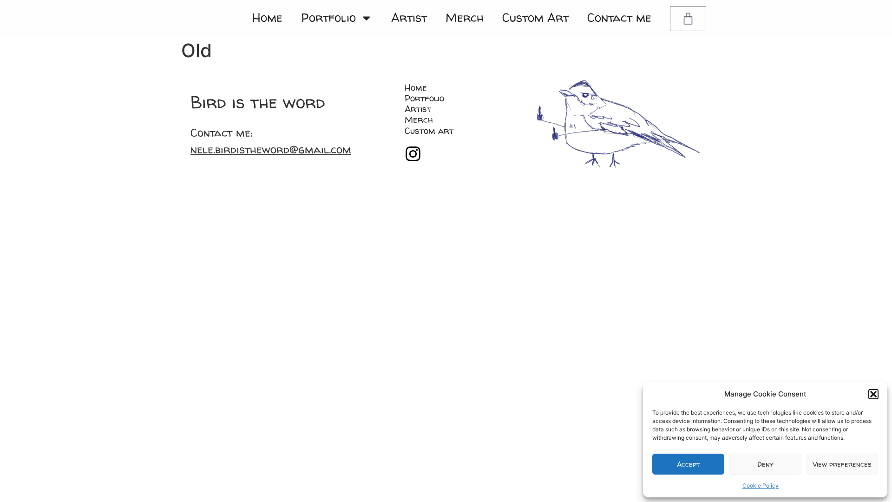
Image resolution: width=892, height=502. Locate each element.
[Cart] (688, 18)
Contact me (619, 17)
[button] (873, 394)
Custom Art (535, 17)
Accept (688, 464)
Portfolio (328, 17)
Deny (765, 464)
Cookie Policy (760, 485)
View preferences (842, 464)
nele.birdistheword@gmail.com (270, 149)
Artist (409, 17)
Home (267, 17)
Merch (465, 17)
